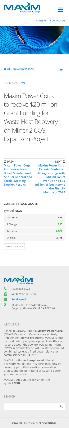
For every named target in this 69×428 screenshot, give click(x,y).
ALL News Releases (20, 69)
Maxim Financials (14, 246)
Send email (19, 299)
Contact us (57, 20)
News (22, 83)
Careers (41, 20)
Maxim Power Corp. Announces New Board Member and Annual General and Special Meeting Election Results (18, 174)
